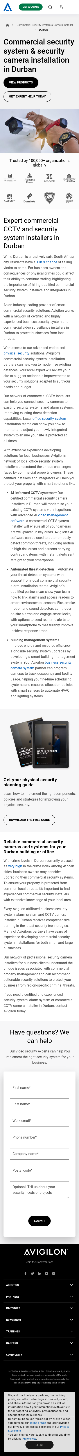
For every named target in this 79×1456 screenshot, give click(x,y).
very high (15, 866)
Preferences (29, 1438)
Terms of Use (38, 1422)
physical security (16, 353)
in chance (46, 262)
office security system (49, 418)
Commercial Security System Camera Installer (45, 25)
